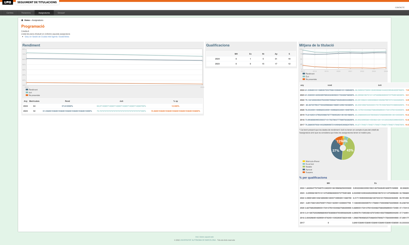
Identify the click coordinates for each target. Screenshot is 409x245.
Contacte (400, 7)
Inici (196, 237)
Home (27, 20)
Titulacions (26, 12)
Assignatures (44, 12)
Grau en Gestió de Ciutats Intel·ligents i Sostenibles (47, 36)
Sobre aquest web (207, 237)
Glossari (61, 12)
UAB (8, 2)
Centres (10, 12)
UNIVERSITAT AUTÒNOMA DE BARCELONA (198, 240)
